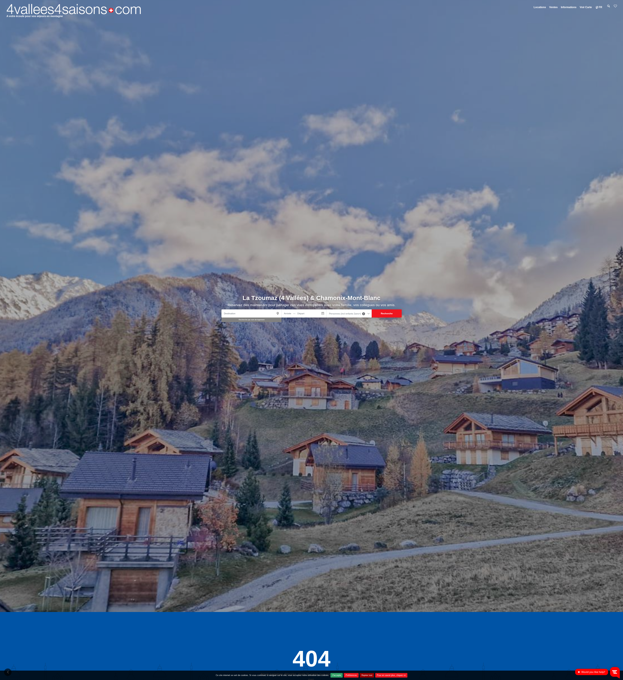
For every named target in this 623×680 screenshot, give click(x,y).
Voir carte (586, 7)
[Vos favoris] (615, 7)
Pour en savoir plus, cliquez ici (391, 675)
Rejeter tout (366, 675)
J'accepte (336, 675)
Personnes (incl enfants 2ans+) (346, 313)
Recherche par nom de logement (251, 320)
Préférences (351, 675)
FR (600, 7)
